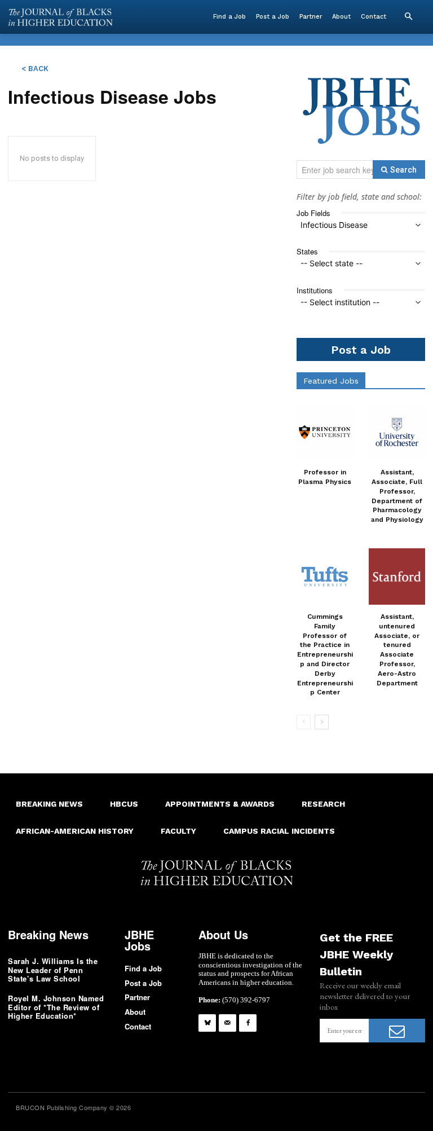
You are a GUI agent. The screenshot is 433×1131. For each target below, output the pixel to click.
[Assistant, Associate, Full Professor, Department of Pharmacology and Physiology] (397, 432)
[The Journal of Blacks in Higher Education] (60, 17)
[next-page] (322, 722)
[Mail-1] (227, 1023)
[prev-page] (304, 722)
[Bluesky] (207, 1023)
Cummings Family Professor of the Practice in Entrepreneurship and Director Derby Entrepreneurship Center (325, 654)
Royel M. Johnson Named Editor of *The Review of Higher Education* (56, 1007)
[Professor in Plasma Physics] (325, 432)
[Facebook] (248, 1023)
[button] (408, 17)
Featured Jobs (331, 380)
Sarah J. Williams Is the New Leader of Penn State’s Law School (53, 970)
